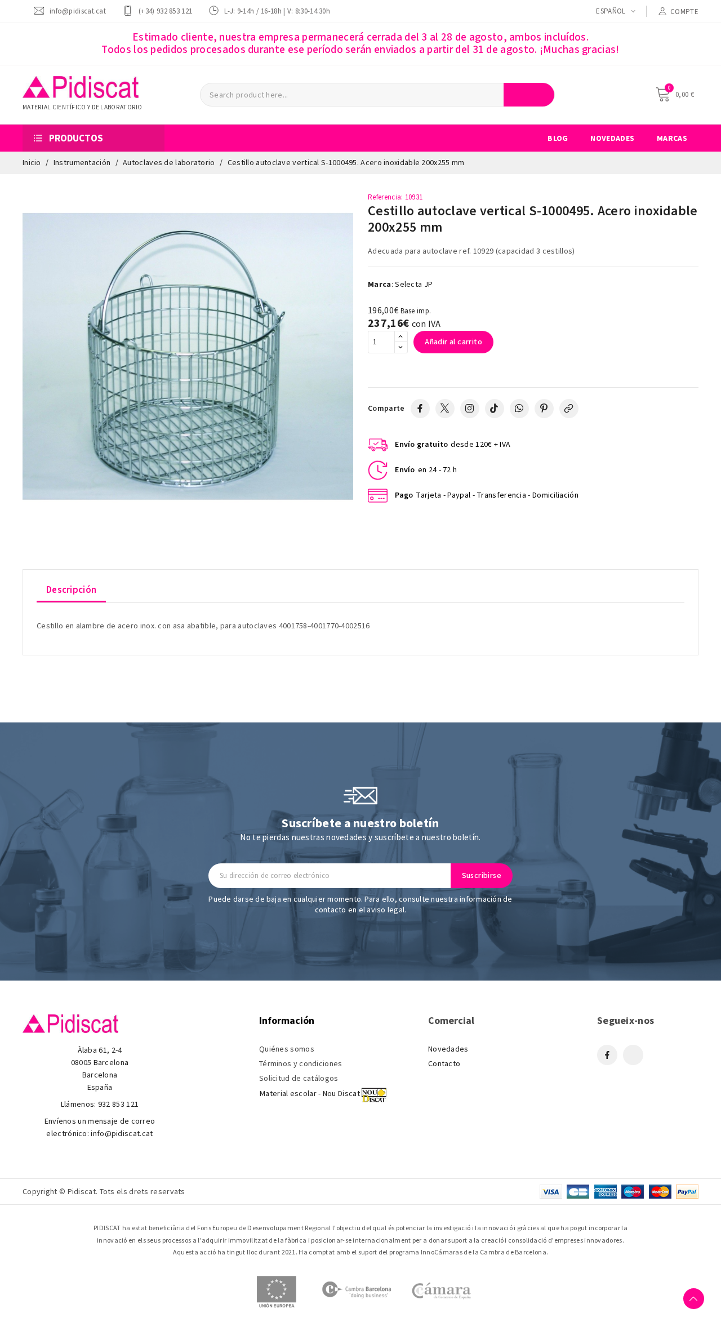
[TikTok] (494, 408)
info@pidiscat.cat (78, 11)
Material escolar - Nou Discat (310, 1093)
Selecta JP (414, 284)
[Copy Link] (568, 408)
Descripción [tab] (71, 590)
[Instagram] (469, 408)
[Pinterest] (544, 408)
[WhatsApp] (519, 408)
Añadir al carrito (453, 342)
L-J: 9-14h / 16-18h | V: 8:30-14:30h (277, 11)
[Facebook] (420, 408)
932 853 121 (118, 1104)
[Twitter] (445, 408)
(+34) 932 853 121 (165, 11)
